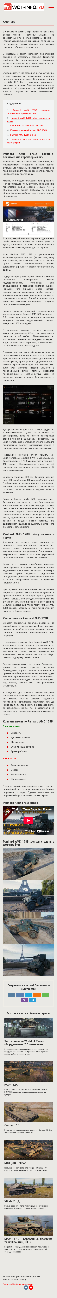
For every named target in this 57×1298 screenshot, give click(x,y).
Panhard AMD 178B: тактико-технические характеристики (28, 112)
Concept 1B (11, 1125)
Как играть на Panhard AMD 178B (26, 125)
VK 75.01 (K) (12, 1201)
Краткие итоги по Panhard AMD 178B (28, 130)
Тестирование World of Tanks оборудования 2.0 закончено (24, 1042)
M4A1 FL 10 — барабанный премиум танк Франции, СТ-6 (28, 1240)
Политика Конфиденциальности (18, 1284)
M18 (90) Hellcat (15, 1163)
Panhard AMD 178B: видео (23, 135)
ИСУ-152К (11, 1084)
